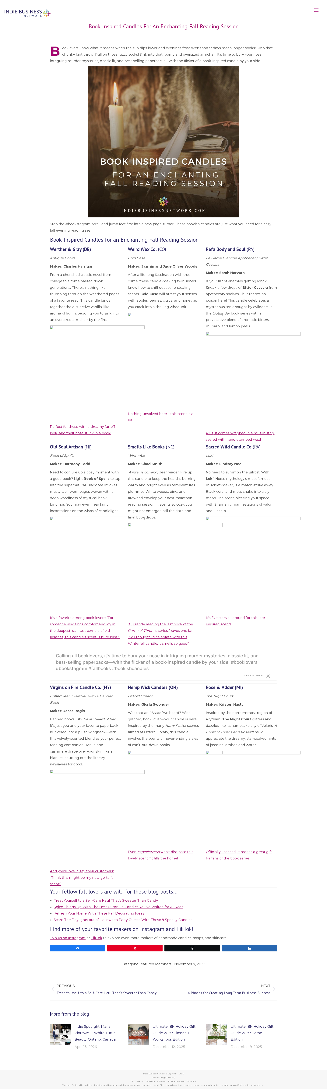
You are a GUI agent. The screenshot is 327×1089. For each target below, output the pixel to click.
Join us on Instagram (68, 938)
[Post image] (60, 1034)
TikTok (96, 938)
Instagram (180, 1081)
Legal (164, 1077)
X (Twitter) (162, 1081)
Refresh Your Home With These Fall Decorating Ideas (99, 913)
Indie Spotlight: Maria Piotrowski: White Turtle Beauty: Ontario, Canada (95, 1033)
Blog (133, 1081)
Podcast (140, 1081)
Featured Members (155, 964)
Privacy (171, 1077)
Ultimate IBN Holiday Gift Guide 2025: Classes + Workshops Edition (174, 1033)
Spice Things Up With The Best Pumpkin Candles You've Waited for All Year (118, 907)
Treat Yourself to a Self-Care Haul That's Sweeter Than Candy (106, 900)
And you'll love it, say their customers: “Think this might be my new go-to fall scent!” (83, 877)
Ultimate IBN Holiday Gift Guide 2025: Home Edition (252, 1033)
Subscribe (191, 1081)
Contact (156, 1077)
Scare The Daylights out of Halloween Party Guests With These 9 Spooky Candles (123, 920)
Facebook (150, 1081)
